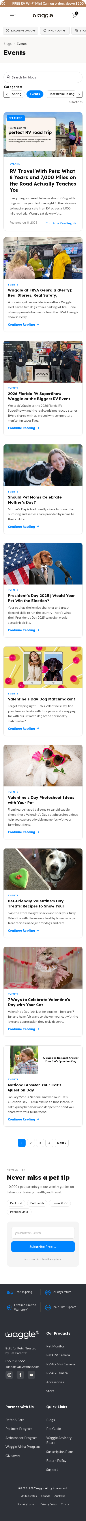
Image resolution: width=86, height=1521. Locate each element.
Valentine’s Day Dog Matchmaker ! (41, 699)
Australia (59, 1496)
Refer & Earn (15, 1420)
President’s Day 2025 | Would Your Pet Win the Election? (41, 598)
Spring (16, 94)
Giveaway (13, 1456)
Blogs (8, 43)
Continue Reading (21, 324)
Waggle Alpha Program (23, 1447)
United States (29, 1496)
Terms (65, 1504)
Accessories (55, 1382)
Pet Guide (53, 1429)
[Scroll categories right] (79, 94)
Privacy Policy (49, 1504)
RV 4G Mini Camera (60, 1364)
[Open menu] (13, 15)
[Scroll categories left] (7, 94)
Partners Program (19, 1429)
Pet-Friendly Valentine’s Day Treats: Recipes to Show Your (36, 903)
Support (52, 1470)
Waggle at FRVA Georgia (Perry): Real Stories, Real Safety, (40, 292)
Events (35, 94)
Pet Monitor (55, 1346)
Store (50, 1391)
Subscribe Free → (43, 1247)
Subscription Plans (59, 1452)
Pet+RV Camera (58, 1355)
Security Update (26, 1504)
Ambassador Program (21, 1438)
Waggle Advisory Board (59, 1440)
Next (60, 1143)
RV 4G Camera (57, 1373)
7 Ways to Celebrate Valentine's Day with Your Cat (39, 1002)
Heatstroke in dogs (62, 94)
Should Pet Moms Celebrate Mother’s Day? (35, 499)
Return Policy (56, 1460)
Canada (45, 1496)
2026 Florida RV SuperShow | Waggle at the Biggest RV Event (39, 396)
